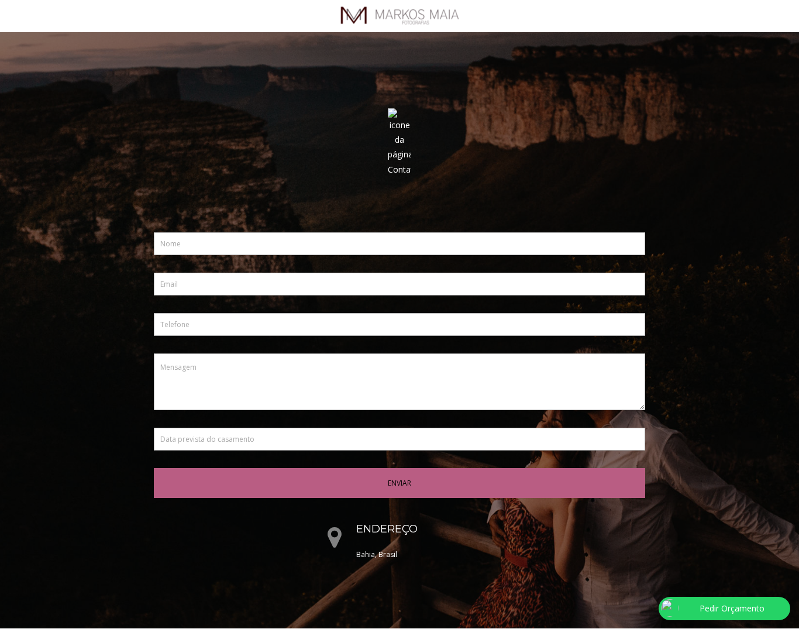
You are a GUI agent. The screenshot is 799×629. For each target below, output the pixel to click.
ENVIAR (399, 483)
